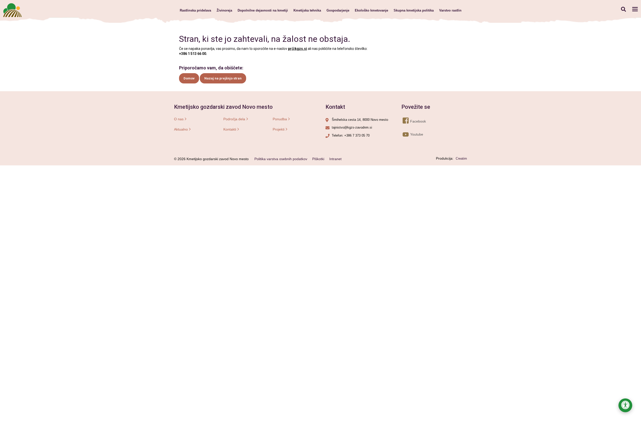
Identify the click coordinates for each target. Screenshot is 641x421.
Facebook (410, 121)
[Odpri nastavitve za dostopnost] (625, 405)
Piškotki (318, 159)
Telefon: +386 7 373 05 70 (351, 135)
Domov (189, 78)
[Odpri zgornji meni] (635, 9)
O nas (179, 119)
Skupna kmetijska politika (414, 10)
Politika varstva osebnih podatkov (280, 159)
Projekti (278, 129)
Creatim (461, 158)
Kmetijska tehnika (307, 10)
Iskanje (623, 9)
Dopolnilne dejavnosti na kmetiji (263, 10)
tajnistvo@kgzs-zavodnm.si (352, 127)
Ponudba (280, 119)
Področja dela (234, 119)
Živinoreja (224, 10)
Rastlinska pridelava (195, 10)
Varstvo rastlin (450, 10)
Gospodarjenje (338, 10)
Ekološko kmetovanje (371, 10)
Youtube (410, 134)
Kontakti (229, 129)
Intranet (335, 159)
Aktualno (181, 129)
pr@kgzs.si (297, 49)
